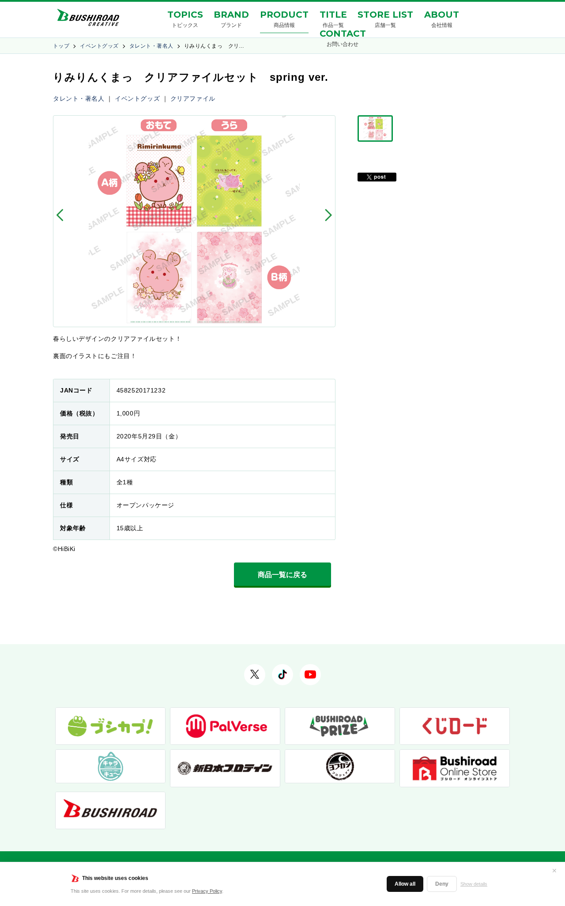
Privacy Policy (207, 891)
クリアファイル (192, 98)
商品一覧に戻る (282, 574)
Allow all (405, 884)
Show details (473, 884)
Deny (441, 884)
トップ (61, 46)
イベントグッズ (99, 46)
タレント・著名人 (151, 46)
